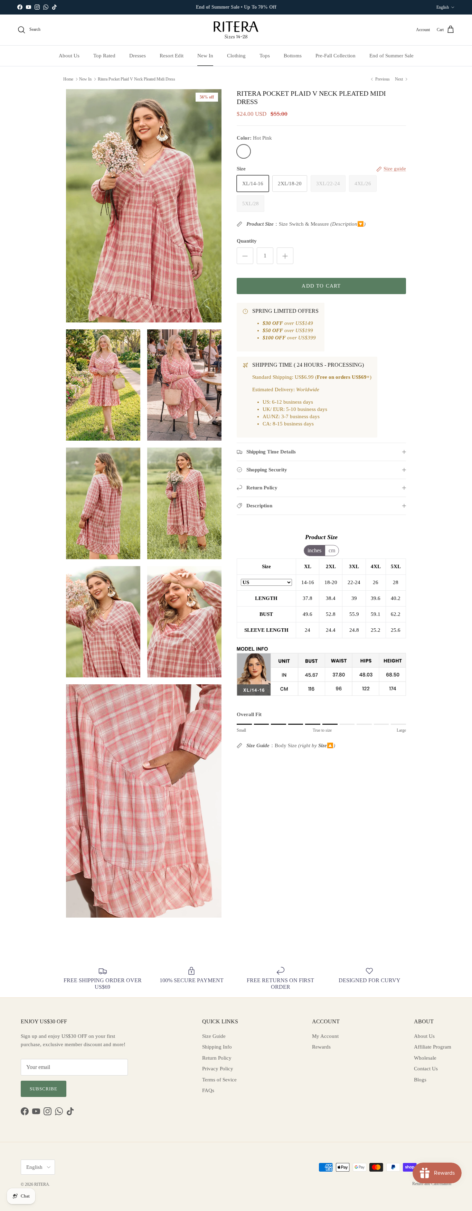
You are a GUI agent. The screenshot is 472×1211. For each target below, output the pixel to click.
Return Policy (217, 1058)
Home (68, 79)
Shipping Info (217, 1047)
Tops (264, 55)
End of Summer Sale (391, 55)
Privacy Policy (217, 1068)
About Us (69, 55)
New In (205, 55)
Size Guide (214, 1036)
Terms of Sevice (219, 1079)
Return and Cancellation (431, 1183)
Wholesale (425, 1058)
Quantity (247, 241)
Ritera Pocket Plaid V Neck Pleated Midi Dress (136, 79)
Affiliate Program (432, 1047)
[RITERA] (236, 29)
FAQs (208, 1090)
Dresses (137, 55)
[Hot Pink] (244, 151)
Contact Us (426, 1068)
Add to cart (321, 286)
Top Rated (104, 55)
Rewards (321, 1047)
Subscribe (43, 1088)
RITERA (41, 1184)
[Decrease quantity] (245, 255)
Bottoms (293, 55)
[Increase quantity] (285, 255)
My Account (325, 1036)
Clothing (236, 55)
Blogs (420, 1079)
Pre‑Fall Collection (335, 55)
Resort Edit (171, 55)
